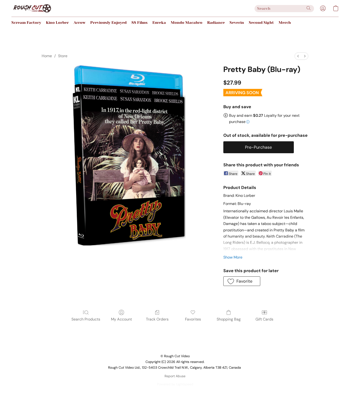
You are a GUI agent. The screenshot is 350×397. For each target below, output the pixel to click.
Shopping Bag (229, 319)
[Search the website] (308, 8)
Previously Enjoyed (108, 22)
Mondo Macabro (186, 22)
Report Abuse (175, 376)
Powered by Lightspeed (175, 384)
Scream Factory (26, 22)
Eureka (159, 22)
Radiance (216, 22)
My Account (121, 319)
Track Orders (157, 319)
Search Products (85, 319)
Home (47, 55)
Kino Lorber (57, 22)
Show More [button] (232, 257)
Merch (285, 22)
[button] (32, 8)
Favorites (193, 319)
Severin (237, 22)
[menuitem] (298, 56)
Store (62, 55)
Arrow (79, 22)
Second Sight (261, 22)
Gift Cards (264, 319)
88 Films (139, 22)
